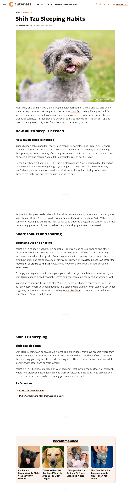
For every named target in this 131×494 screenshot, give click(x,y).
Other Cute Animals (66, 4)
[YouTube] (100, 4)
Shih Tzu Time (72, 290)
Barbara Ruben (25, 25)
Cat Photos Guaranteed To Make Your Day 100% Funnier (29, 474)
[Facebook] (96, 4)
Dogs (40, 4)
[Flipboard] (104, 4)
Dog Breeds (28, 12)
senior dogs (69, 218)
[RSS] (108, 4)
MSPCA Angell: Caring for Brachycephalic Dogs (41, 395)
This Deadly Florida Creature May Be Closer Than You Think (101, 474)
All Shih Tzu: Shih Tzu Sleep (32, 390)
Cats (49, 4)
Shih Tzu (75, 111)
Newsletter (122, 4)
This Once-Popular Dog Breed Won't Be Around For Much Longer (52, 474)
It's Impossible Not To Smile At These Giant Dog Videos (76, 473)
